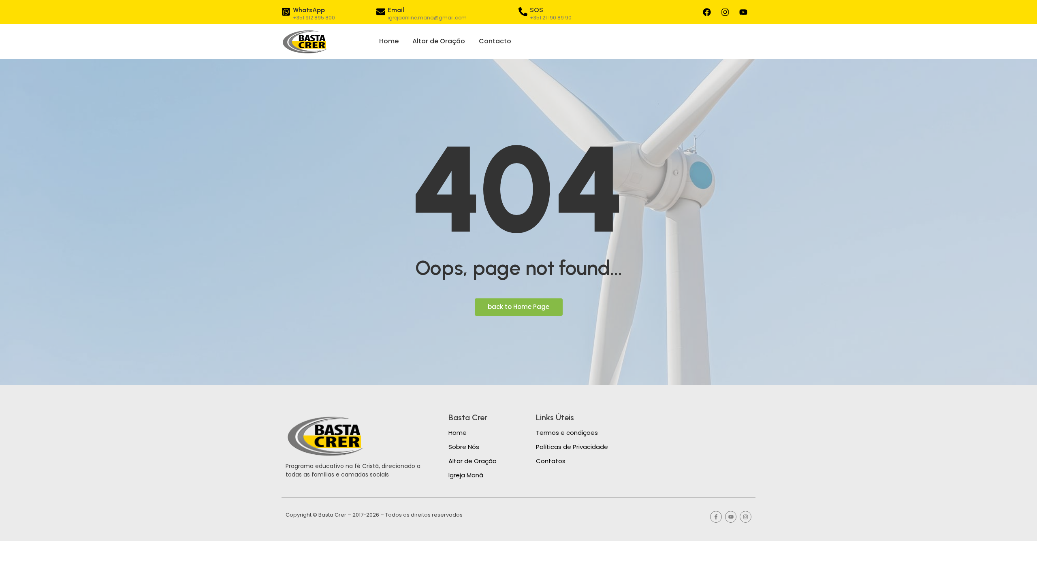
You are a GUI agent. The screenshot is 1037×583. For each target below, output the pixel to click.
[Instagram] (725, 12)
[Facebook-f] (716, 517)
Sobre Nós (463, 447)
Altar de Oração (438, 41)
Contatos (550, 461)
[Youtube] (743, 12)
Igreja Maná (465, 475)
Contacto (495, 41)
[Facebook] (707, 12)
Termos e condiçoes (567, 432)
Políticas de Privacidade (572, 447)
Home (389, 41)
